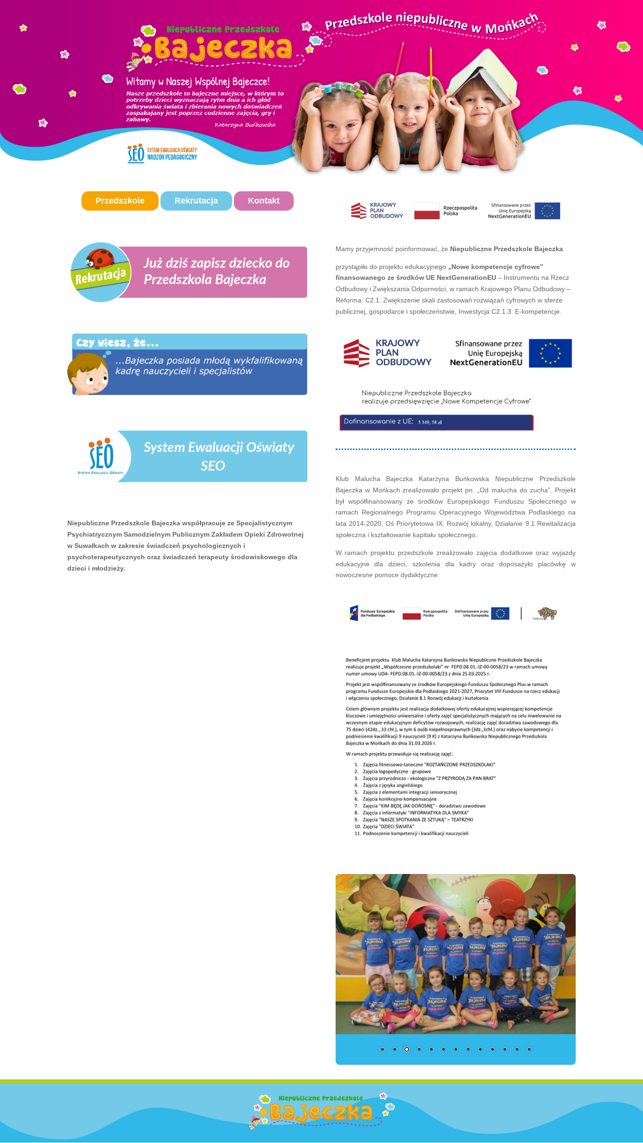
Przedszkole (120, 200)
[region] (187, 364)
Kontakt (264, 200)
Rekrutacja (196, 200)
